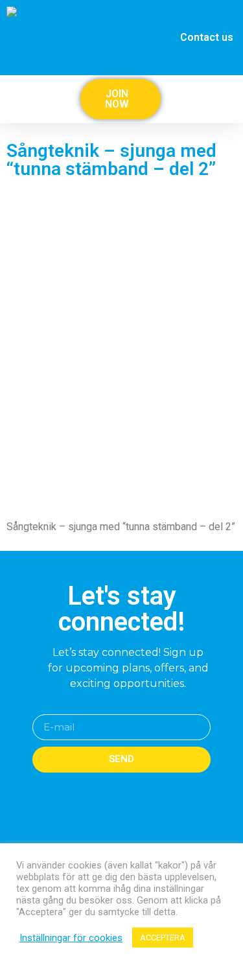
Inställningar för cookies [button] (70, 938)
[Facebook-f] (109, 842)
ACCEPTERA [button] (162, 937)
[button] (231, 99)
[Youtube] (134, 842)
